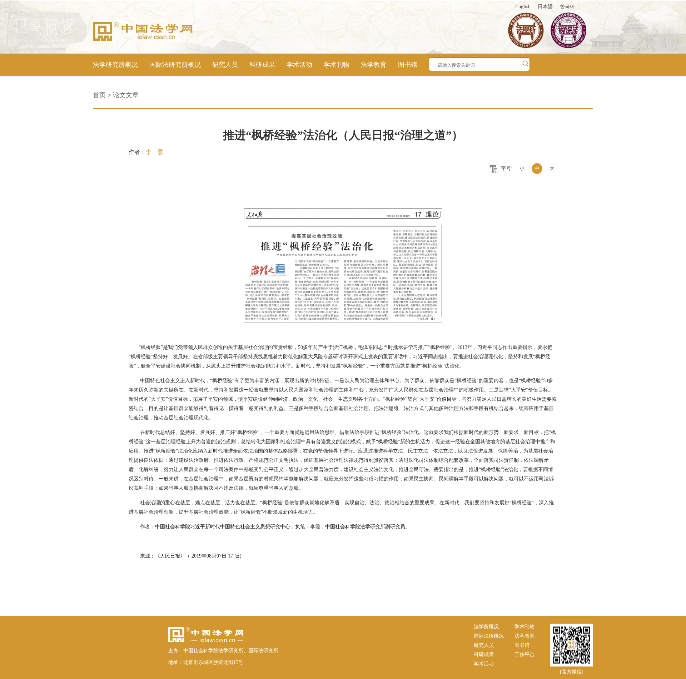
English (523, 6)
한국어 (567, 6)
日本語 (545, 6)
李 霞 (154, 152)
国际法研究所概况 (175, 64)
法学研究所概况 (115, 64)
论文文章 (126, 95)
